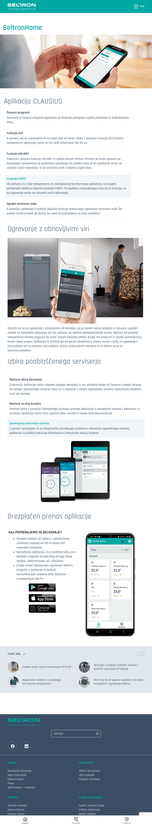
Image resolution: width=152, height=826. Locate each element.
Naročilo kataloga (17, 805)
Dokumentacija (16, 810)
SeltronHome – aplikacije (21, 787)
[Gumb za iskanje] (97, 733)
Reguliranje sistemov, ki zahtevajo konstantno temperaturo (41, 681)
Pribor (11, 783)
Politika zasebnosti (89, 810)
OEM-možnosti (87, 775)
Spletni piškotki (87, 814)
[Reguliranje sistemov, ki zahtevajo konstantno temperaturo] (13, 681)
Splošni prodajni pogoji (91, 805)
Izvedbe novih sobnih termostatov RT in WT (46, 667)
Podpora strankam (89, 779)
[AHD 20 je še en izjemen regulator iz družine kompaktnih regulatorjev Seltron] (84, 681)
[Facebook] (12, 746)
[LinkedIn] (26, 746)
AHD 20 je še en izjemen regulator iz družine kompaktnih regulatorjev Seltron (118, 681)
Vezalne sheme (16, 814)
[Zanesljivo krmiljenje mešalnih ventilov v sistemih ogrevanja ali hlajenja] (84, 667)
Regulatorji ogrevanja (20, 771)
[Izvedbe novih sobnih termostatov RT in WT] (13, 667)
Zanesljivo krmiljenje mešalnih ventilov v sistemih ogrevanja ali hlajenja (116, 667)
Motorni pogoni (16, 779)
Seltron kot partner (89, 771)
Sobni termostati (17, 775)
